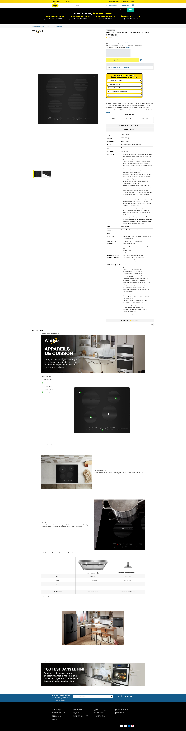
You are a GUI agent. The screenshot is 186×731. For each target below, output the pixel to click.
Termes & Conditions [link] (99, 715)
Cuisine (48, 26)
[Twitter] (118, 696)
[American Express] (129, 726)
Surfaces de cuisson (57, 26)
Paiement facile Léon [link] (78, 716)
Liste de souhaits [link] (119, 712)
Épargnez (123, 10)
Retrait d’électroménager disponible (119, 91)
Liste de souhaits (141, 60)
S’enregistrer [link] (118, 713)
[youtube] (131, 696)
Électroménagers (85, 10)
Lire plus (108, 112)
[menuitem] (130, 10)
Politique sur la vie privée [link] (100, 711)
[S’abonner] (111, 696)
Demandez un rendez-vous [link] (58, 712)
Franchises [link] (96, 713)
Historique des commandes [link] (122, 709)
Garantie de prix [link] (77, 711)
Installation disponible (115, 95)
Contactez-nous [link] (55, 708)
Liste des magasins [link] (56, 711)
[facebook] (121, 696)
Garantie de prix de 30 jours (116, 88)
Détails (126, 43)
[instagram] (124, 696)
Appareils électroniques (99, 10)
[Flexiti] (121, 726)
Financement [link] (76, 712)
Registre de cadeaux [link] (120, 711)
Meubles (54, 10)
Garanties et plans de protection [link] (80, 715)
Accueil (34, 26)
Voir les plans (125, 56)
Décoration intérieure (71, 10)
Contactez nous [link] (125, 1)
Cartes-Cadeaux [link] (77, 718)
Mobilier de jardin (113, 10)
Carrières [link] (96, 709)
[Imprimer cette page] (152, 324)
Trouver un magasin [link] (114, 1)
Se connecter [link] (118, 708)
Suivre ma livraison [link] (77, 709)
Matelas (61, 10)
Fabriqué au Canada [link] (56, 716)
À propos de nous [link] (98, 708)
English (132, 1)
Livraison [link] (75, 708)
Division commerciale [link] (99, 712)
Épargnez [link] (54, 715)
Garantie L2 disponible (115, 84)
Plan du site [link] (54, 719)
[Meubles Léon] (55, 5)
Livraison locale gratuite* (115, 80)
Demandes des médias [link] (99, 716)
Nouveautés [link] (54, 718)
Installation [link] (75, 713)
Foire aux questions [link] (56, 713)
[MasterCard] (132, 726)
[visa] (125, 726)
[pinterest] (128, 696)
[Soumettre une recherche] (106, 5)
